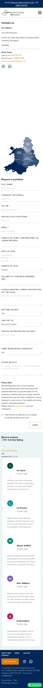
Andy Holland (23, 620)
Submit (35, 425)
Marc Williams (23, 583)
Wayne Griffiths (24, 545)
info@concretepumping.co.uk (22, 2)
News (17, 653)
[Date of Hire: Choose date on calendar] (4, 259)
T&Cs (15, 680)
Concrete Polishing (9, 450)
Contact (5, 655)
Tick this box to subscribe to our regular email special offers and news (21, 416)
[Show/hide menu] (40, 12)
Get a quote (10, 661)
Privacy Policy (20, 406)
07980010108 (6, 675)
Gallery (26, 653)
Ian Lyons (21, 470)
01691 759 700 (21, 5)
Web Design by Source (9, 683)
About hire (6, 653)
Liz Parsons (22, 507)
